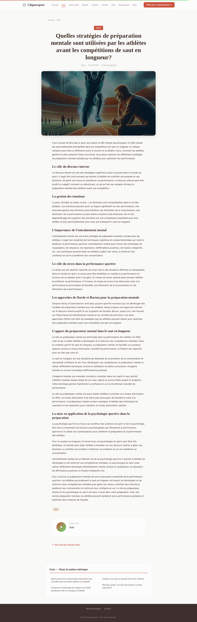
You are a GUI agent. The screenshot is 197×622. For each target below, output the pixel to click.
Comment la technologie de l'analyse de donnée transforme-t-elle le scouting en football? (71, 589)
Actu (64, 5)
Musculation (123, 5)
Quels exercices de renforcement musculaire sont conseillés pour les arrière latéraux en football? (71, 580)
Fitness (105, 5)
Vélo (135, 5)
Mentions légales (93, 609)
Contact (107, 609)
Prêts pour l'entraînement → (159, 5)
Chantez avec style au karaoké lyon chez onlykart (123, 579)
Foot (113, 5)
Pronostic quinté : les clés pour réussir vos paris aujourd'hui (122, 586)
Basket (85, 5)
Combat (95, 5)
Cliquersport (33, 5)
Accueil (55, 5)
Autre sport (74, 5)
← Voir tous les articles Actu (66, 544)
